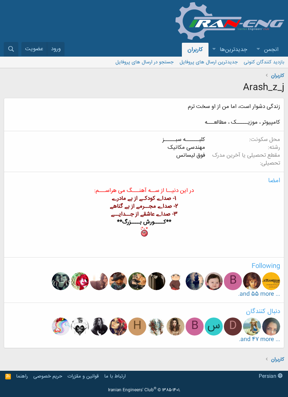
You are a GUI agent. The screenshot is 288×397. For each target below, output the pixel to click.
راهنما (22, 376)
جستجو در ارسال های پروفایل (145, 62)
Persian (268, 376)
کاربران (195, 49)
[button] (258, 50)
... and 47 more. (259, 339)
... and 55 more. (259, 294)
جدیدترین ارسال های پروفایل (209, 62)
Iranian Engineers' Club (144, 390)
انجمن (271, 49)
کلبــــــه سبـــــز (183, 139)
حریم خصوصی (47, 376)
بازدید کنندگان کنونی (264, 62)
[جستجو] (11, 49)
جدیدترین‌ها (233, 49)
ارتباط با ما (115, 376)
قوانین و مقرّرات (83, 376)
